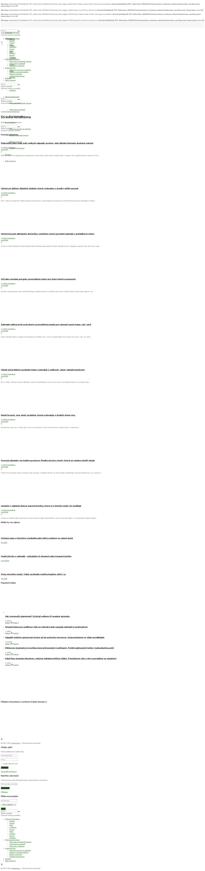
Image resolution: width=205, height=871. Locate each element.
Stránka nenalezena (12, 111)
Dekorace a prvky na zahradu (20, 129)
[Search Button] (19, 84)
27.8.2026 (4, 285)
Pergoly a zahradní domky (18, 135)
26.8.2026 (4, 376)
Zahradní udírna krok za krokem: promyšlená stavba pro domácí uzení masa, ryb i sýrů (46, 324)
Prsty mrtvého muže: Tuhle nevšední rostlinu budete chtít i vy (33, 574)
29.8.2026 (4, 195)
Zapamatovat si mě (10, 764)
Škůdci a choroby (15, 142)
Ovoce (11, 49)
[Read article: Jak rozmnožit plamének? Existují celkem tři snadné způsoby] (104, 599)
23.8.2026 (4, 512)
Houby (12, 43)
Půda (11, 51)
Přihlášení (4, 792)
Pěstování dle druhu (12, 32)
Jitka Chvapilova (9, 147)
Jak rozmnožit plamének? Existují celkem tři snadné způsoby (37, 616)
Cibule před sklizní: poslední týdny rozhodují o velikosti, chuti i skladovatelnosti (43, 370)
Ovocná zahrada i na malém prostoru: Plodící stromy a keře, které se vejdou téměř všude (48, 460)
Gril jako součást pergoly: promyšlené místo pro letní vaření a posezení (38, 279)
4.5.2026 (4, 542)
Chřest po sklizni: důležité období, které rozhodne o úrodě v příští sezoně (39, 188)
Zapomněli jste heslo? (9, 771)
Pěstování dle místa (12, 59)
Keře (11, 45)
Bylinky (12, 41)
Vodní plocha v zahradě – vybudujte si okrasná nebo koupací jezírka (36, 556)
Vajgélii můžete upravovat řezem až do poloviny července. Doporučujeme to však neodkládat (54, 637)
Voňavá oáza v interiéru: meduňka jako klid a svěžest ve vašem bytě (37, 538)
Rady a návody (10, 80)
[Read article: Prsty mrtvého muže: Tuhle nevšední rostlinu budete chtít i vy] (102, 566)
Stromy (12, 55)
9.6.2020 (4, 579)
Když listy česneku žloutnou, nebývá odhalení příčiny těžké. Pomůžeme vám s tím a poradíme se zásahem (60, 658)
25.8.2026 (4, 421)
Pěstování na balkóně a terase (20, 61)
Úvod (3, 111)
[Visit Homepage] (11, 28)
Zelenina (12, 57)
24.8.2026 (4, 467)
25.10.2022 (5, 561)
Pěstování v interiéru (16, 66)
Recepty (8, 78)
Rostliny (12, 77)
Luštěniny (12, 47)
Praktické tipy (10, 68)
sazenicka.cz (16, 743)
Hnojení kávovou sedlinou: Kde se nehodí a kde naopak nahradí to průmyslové (46, 627)
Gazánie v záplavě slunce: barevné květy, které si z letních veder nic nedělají (41, 506)
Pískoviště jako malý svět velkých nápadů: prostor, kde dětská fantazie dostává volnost (47, 143)
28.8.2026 (4, 240)
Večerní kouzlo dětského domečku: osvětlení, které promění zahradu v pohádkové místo (47, 234)
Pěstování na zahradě (17, 110)
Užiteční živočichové (16, 148)
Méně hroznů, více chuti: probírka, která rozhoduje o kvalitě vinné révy (38, 415)
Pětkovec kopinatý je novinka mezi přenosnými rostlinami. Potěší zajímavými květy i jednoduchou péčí (59, 648)
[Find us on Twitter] (2, 42)
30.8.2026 (4, 149)
